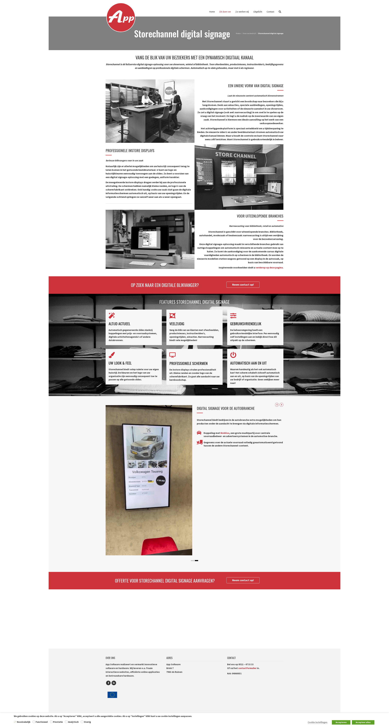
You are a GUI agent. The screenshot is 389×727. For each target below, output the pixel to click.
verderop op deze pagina (269, 267)
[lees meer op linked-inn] (114, 683)
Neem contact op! (243, 284)
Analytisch (73, 722)
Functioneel (42, 722)
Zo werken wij (242, 11)
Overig (87, 722)
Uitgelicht (257, 11)
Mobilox (224, 432)
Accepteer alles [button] (363, 722)
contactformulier (247, 668)
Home (212, 11)
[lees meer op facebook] (108, 683)
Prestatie (58, 722)
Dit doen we (225, 11)
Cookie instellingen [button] (317, 722)
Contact (270, 11)
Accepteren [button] (341, 722)
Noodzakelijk (23, 722)
